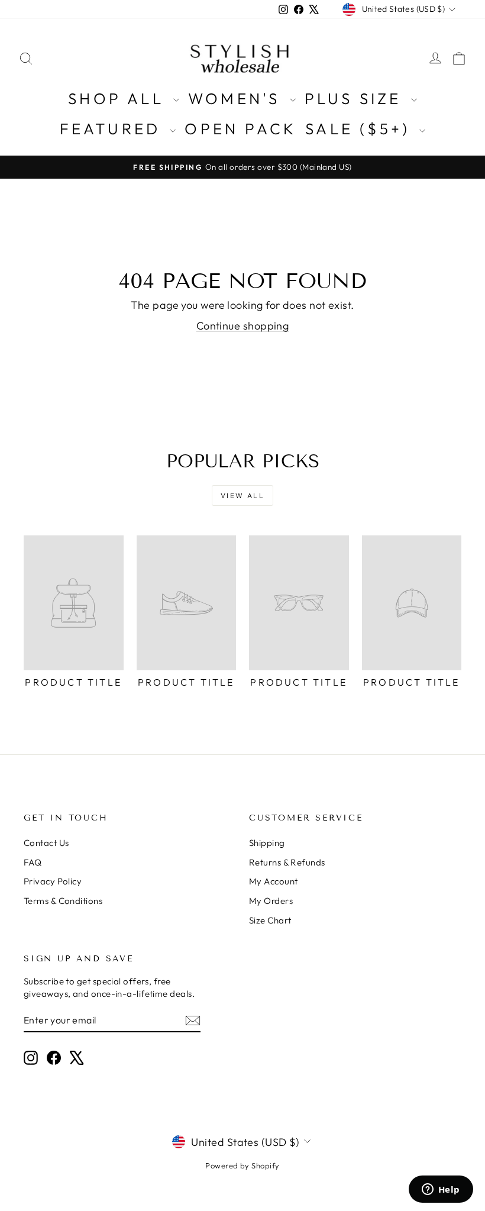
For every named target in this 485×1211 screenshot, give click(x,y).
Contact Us (46, 842)
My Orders (271, 900)
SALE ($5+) (360, 128)
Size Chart (270, 920)
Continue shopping (242, 325)
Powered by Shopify (242, 1165)
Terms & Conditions (63, 900)
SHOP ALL (119, 98)
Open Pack (240, 128)
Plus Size (356, 98)
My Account (273, 881)
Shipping (267, 842)
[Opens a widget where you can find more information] (440, 1190)
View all (242, 495)
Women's (237, 98)
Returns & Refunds (287, 862)
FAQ (32, 862)
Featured (113, 128)
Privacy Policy (53, 881)
